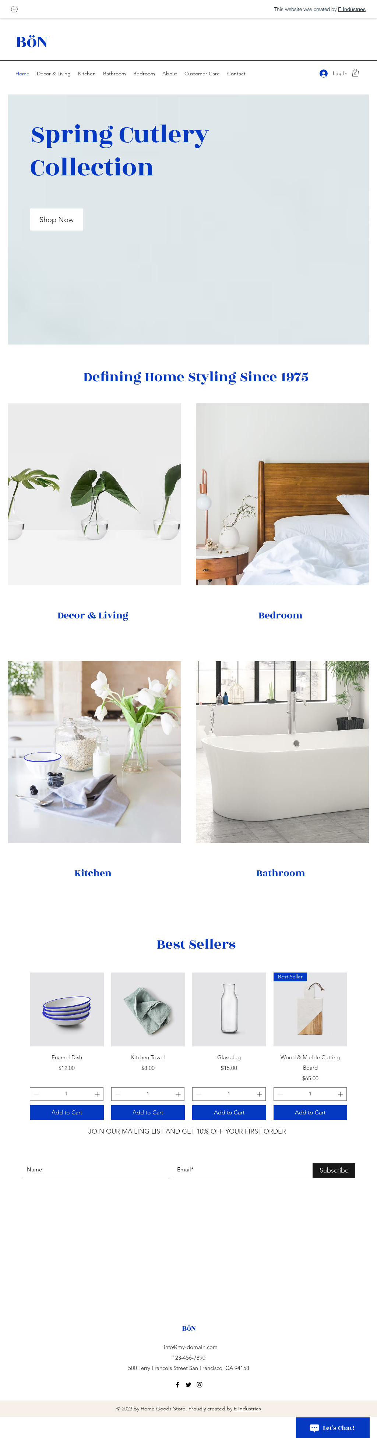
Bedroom (280, 615)
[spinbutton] (66, 1094)
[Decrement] (35, 1094)
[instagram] (199, 1384)
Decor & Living (92, 615)
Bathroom (280, 873)
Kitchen (93, 873)
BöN (31, 42)
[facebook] (177, 1384)
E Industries (247, 1408)
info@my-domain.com (191, 1347)
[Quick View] (67, 1009)
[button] (355, 72)
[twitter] (188, 1384)
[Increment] (97, 1094)
